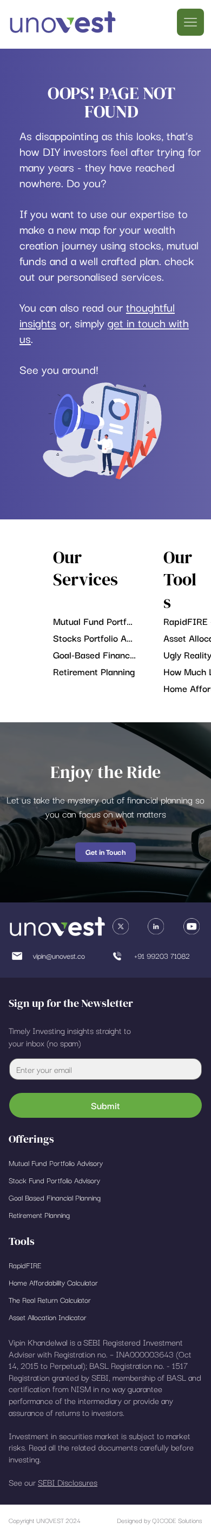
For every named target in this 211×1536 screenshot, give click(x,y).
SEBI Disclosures (67, 1481)
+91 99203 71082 (162, 955)
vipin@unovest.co (59, 955)
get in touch (137, 322)
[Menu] (190, 22)
